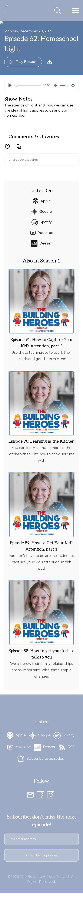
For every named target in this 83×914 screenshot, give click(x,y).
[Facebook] (40, 795)
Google (45, 212)
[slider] (27, 85)
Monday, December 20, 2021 (28, 31)
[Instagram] (50, 795)
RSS (71, 747)
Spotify (46, 222)
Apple (46, 201)
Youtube (45, 233)
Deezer (45, 243)
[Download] (49, 61)
